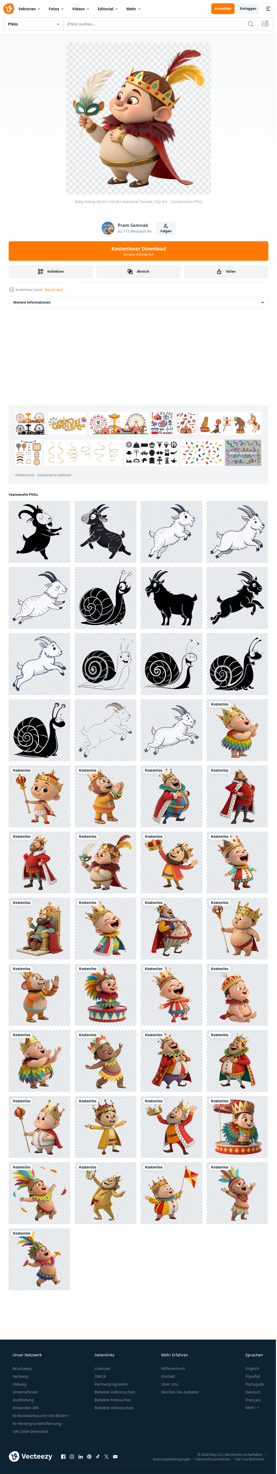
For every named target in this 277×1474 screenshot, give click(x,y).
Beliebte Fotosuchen (112, 1399)
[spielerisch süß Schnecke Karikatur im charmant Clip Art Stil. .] (237, 664)
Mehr (131, 8)
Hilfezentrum (172, 1368)
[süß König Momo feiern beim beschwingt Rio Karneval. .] (105, 1193)
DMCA (99, 1376)
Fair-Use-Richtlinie (245, 1458)
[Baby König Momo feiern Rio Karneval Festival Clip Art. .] (39, 1061)
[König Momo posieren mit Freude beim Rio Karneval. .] (105, 1127)
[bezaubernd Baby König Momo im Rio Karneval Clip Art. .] (237, 862)
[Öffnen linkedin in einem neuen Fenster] (80, 1456)
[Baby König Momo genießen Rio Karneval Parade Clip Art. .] (237, 730)
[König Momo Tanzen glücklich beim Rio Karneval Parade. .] (105, 796)
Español (249, 1376)
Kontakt (167, 1376)
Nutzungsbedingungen (168, 1458)
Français (249, 1399)
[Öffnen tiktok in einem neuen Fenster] (98, 1456)
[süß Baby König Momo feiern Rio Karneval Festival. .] (105, 929)
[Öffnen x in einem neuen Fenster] (106, 1456)
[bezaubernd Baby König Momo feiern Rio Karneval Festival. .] (105, 995)
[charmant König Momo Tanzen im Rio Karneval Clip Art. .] (171, 1061)
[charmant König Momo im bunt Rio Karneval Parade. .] (171, 862)
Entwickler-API (25, 1407)
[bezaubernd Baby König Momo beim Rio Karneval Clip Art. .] (237, 929)
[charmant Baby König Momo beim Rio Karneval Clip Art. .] (39, 1193)
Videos (78, 8)
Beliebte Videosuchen (113, 1407)
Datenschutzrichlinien (208, 1458)
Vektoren (27, 8)
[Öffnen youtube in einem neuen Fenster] (115, 1456)
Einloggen (244, 8)
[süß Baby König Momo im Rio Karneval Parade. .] (39, 796)
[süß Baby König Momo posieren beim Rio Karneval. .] (237, 1193)
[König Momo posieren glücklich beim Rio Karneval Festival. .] (171, 1127)
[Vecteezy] (8, 8)
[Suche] (246, 24)
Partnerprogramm (110, 1384)
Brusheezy (21, 1368)
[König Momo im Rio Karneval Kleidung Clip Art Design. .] (171, 929)
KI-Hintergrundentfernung (36, 1423)
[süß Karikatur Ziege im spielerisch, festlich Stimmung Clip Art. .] (39, 532)
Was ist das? (54, 289)
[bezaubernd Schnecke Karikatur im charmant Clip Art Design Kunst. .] (171, 664)
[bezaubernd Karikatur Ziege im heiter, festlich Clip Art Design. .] (39, 664)
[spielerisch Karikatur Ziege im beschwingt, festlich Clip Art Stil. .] (171, 532)
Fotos (54, 8)
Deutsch (249, 1392)
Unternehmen (25, 1392)
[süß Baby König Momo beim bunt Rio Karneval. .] (237, 1127)
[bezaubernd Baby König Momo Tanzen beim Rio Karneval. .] (237, 995)
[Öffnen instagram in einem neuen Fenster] (72, 1456)
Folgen (163, 231)
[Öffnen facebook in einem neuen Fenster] (63, 1456)
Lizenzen (102, 1368)
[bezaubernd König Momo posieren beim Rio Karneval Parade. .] (171, 796)
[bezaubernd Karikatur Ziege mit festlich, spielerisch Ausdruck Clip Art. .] (171, 598)
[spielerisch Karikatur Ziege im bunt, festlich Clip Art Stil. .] (105, 730)
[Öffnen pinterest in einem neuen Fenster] (89, 1456)
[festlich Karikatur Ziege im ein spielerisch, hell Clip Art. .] (39, 598)
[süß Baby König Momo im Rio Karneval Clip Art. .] (39, 1259)
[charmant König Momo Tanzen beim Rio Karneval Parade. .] (237, 796)
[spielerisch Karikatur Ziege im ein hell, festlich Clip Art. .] (237, 532)
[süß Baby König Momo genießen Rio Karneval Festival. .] (171, 1193)
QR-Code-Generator (30, 1431)
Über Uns (169, 1384)
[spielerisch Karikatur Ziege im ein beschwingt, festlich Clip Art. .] (105, 532)
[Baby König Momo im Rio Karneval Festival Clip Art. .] (171, 995)
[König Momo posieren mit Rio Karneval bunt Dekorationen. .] (39, 929)
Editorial (105, 8)
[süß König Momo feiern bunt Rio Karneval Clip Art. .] (39, 995)
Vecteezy (20, 1376)
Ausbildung (22, 1399)
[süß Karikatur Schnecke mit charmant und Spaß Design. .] (105, 598)
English (249, 1368)
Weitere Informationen (32, 302)
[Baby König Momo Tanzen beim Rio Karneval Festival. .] (39, 1127)
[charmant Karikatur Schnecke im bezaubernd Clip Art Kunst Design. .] (39, 730)
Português (251, 1384)
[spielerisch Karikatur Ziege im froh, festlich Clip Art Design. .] (237, 598)
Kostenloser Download (136, 251)
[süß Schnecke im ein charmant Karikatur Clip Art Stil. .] (105, 664)
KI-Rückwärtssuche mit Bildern (40, 1415)
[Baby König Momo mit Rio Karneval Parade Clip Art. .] (105, 862)
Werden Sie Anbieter (179, 1392)
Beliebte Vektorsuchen (114, 1392)
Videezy (19, 1384)
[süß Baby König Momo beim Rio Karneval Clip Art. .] (105, 1061)
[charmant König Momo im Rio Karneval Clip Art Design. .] (237, 1061)
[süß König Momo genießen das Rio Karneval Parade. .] (39, 862)
